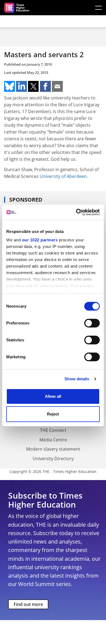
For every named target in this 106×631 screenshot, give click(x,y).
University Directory (53, 459)
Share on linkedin (21, 86)
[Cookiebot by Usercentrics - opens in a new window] (76, 212)
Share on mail (57, 86)
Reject (53, 414)
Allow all (53, 396)
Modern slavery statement (53, 449)
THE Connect (53, 430)
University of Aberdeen (63, 176)
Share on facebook (45, 86)
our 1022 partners (40, 240)
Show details (76, 379)
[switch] (92, 323)
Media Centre (53, 440)
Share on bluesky (9, 86)
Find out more (28, 604)
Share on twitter (33, 86)
